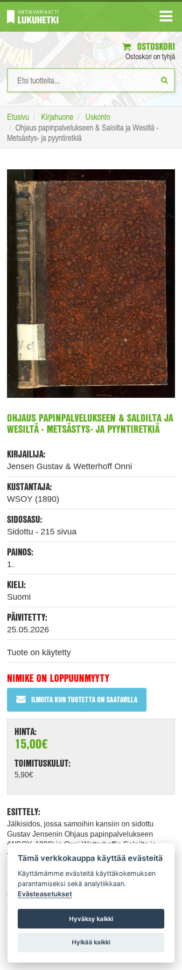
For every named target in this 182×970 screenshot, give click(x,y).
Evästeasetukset (45, 894)
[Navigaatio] (166, 18)
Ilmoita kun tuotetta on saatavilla (84, 699)
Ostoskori (155, 46)
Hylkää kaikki (91, 942)
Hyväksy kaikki (91, 918)
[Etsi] (164, 79)
